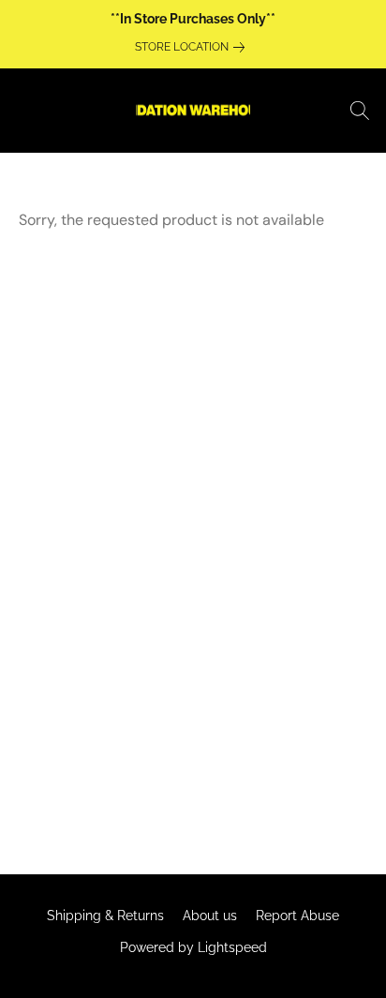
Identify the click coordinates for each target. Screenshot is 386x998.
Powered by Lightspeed (193, 947)
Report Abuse (297, 915)
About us (210, 915)
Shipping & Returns (105, 915)
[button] (193, 110)
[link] (193, 46)
